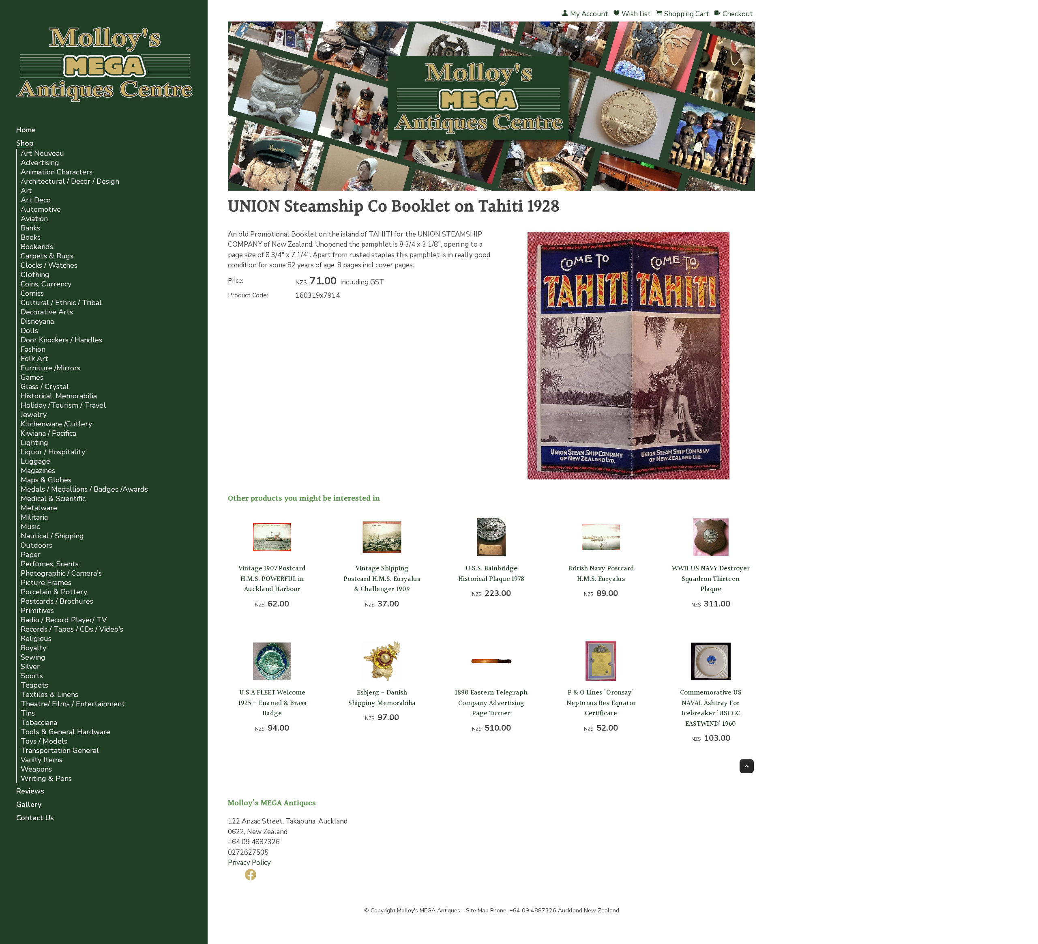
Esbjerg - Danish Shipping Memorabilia (382, 698)
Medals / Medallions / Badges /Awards (84, 489)
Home (26, 130)
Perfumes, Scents (50, 564)
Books (31, 237)
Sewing (33, 657)
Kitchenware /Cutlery (56, 424)
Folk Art (34, 359)
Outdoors (36, 545)
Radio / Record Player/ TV (64, 620)
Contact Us (35, 818)
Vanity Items (41, 760)
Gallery (28, 805)
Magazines (38, 471)
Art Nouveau (42, 153)
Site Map (477, 910)
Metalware (39, 508)
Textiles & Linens (49, 695)
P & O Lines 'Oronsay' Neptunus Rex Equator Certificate (601, 703)
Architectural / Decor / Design (70, 181)
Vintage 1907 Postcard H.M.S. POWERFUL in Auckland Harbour (272, 579)
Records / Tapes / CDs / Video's (72, 629)
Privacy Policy (249, 862)
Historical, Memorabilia (59, 396)
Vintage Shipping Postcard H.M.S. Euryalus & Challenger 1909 (381, 579)
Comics (32, 293)
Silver (30, 667)
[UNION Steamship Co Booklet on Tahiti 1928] (628, 480)
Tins (28, 713)
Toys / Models (44, 741)
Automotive (41, 209)
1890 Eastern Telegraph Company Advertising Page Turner (491, 703)
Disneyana (37, 321)
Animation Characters (56, 172)
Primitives (37, 611)
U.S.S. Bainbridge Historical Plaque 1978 (491, 574)
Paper (31, 555)
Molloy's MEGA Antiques (428, 910)
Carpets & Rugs (47, 256)
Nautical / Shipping (52, 536)
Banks (30, 228)
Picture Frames (46, 583)
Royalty (33, 648)
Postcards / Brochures (57, 601)
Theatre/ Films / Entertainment (73, 704)
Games (32, 377)
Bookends (37, 247)
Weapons (36, 769)
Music (30, 527)
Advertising (40, 163)
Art (26, 191)
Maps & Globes (46, 480)
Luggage (35, 461)
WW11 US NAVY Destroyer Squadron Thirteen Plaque (711, 579)
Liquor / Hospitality (53, 452)
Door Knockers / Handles (61, 340)
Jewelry (34, 415)
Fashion (33, 349)
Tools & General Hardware (65, 732)
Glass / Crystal (45, 387)
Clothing (35, 275)
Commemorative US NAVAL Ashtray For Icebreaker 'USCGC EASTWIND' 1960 (711, 708)
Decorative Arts (47, 312)
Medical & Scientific (53, 499)
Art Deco (36, 200)
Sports (32, 676)
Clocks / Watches (49, 265)
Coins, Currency (46, 284)
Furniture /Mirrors (50, 368)
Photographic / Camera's (61, 573)
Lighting (34, 443)
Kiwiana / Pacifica (48, 433)
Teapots (34, 685)
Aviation (34, 219)
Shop (25, 144)
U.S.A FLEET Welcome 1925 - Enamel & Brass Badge (272, 703)
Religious (36, 639)
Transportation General (60, 751)
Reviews (30, 791)
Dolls (29, 331)
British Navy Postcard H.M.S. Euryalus (601, 574)
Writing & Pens (46, 779)
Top (747, 766)
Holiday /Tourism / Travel (63, 405)
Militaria (34, 517)
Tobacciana (39, 723)
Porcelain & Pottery (54, 592)
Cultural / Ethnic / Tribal (61, 303)
